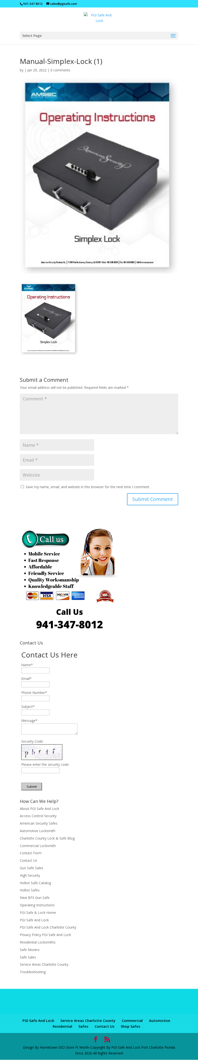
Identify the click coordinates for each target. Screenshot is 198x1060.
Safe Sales (28, 957)
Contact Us (28, 860)
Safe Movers (30, 949)
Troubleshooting (33, 972)
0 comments (60, 70)
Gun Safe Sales (31, 868)
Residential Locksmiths (38, 942)
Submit (32, 786)
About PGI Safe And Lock (39, 808)
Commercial (132, 1020)
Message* (29, 720)
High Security (30, 875)
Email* (26, 678)
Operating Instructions (37, 905)
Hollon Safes (30, 890)
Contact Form (31, 853)
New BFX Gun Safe (35, 897)
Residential (62, 1026)
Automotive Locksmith (37, 830)
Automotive (159, 1020)
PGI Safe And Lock (34, 920)
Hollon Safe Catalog (35, 883)
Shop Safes (130, 1026)
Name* (27, 665)
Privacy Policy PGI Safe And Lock (45, 934)
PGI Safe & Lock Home (38, 912)
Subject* (28, 706)
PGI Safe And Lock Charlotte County (48, 927)
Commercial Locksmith (38, 845)
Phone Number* (34, 692)
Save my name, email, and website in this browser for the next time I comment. (88, 487)
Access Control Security (38, 816)
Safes (83, 1026)
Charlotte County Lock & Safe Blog (47, 838)
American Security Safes (38, 823)
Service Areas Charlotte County (44, 964)
